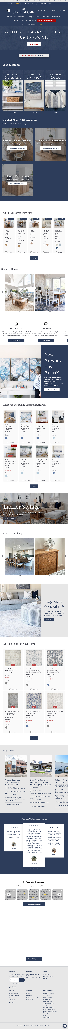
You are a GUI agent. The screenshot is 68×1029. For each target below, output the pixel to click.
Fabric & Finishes (48, 1007)
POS (32, 1025)
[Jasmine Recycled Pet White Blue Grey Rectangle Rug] (13, 711)
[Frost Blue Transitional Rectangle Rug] (34, 710)
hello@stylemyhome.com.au (16, 788)
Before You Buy (47, 997)
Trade (11, 998)
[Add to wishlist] (6, 220)
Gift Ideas (29, 995)
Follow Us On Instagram (34, 904)
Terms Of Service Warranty (48, 1004)
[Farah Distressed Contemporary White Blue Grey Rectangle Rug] (34, 668)
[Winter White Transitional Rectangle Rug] (55, 710)
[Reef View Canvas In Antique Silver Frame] (10, 425)
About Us (46, 974)
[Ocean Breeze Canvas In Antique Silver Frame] (58, 460)
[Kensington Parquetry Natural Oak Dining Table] (21, 234)
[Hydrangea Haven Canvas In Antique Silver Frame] (26, 425)
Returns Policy (47, 1001)
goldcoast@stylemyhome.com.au (41, 793)
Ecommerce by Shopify (43, 1025)
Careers (45, 978)
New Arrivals (11, 17)
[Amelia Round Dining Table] (8, 233)
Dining (30, 17)
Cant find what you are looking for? (50, 1012)
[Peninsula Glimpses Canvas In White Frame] (10, 462)
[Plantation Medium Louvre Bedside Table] (46, 233)
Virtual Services (45, 340)
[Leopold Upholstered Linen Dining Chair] (59, 234)
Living (38, 17)
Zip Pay (11, 1002)
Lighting (32, 20)
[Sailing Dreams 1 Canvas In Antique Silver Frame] (26, 460)
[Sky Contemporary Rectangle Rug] (13, 667)
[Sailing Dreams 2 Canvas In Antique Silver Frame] (42, 460)
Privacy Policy (47, 999)
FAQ (44, 1015)
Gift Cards (12, 1000)
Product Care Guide (49, 1009)
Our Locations (16, 340)
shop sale (34, 44)
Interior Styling (13, 993)
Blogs (28, 993)
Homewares (56, 17)
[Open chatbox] (65, 1026)
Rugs (24, 20)
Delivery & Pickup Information (48, 994)
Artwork (16, 20)
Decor (55, 112)
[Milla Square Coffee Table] (34, 232)
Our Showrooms (48, 976)
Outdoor (46, 17)
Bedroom (21, 17)
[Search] (8, 10)
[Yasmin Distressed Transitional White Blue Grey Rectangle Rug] (55, 668)
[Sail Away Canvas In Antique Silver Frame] (58, 425)
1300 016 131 (12, 787)
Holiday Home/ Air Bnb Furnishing (33, 998)
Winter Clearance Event (45, 20)
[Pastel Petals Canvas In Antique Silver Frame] (42, 425)
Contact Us (46, 1017)
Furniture (13, 112)
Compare (9, 252)
